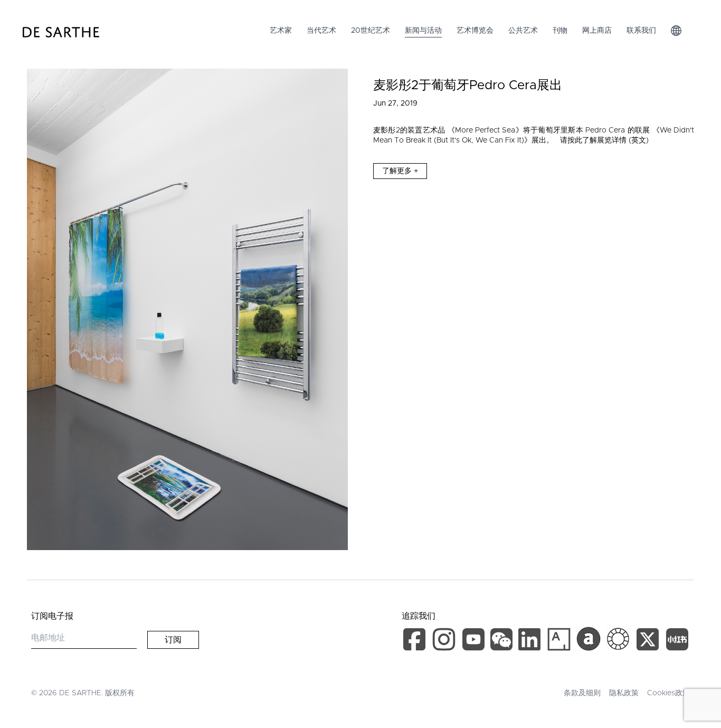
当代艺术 (321, 30)
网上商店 (597, 30)
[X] (650, 641)
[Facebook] (416, 641)
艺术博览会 (475, 30)
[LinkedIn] (531, 641)
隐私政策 (624, 693)
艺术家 (281, 30)
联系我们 (641, 30)
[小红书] (677, 641)
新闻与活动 (423, 30)
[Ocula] (618, 639)
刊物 (560, 30)
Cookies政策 (668, 693)
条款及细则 (582, 693)
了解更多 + (400, 171)
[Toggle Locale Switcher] (676, 30)
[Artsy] (559, 639)
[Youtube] (475, 641)
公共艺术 (523, 30)
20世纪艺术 (370, 30)
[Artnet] (588, 639)
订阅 (173, 640)
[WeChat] (503, 641)
